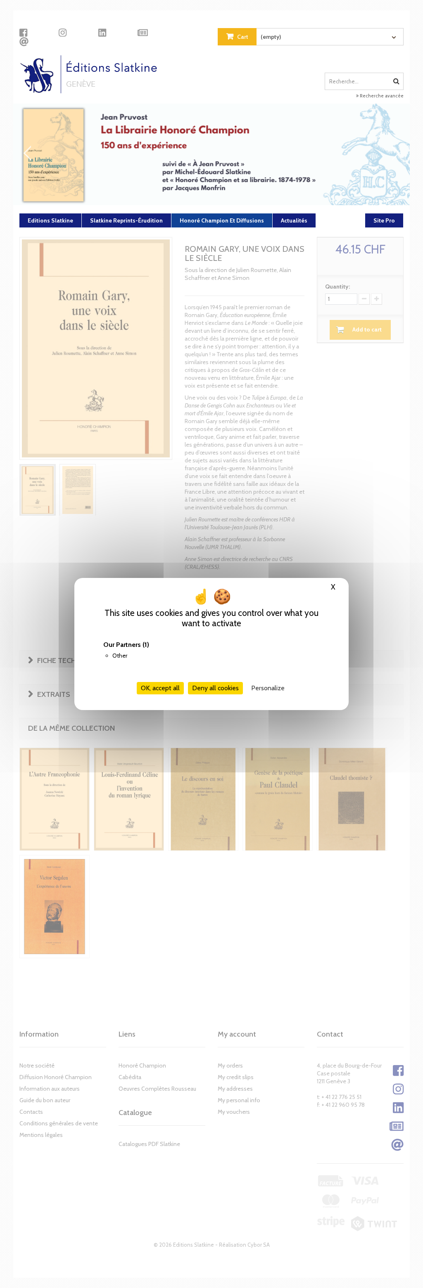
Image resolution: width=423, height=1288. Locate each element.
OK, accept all (160, 688)
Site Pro (384, 220)
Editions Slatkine (50, 220)
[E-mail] (24, 41)
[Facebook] (23, 32)
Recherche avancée (381, 96)
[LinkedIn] (102, 32)
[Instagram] (63, 32)
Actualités (294, 220)
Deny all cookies (215, 688)
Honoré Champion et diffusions (222, 220)
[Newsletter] (143, 32)
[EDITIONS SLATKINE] (91, 74)
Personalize (268, 688)
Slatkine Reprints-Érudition (126, 220)
